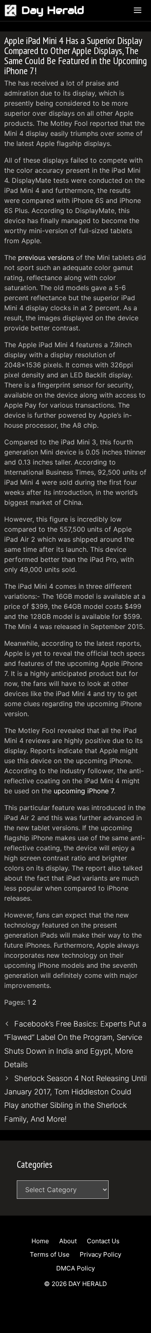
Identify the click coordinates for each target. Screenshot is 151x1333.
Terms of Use (50, 1254)
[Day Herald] (12, 10)
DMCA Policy (75, 1268)
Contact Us (103, 1241)
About (68, 1241)
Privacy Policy (100, 1254)
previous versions (46, 257)
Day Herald (52, 10)
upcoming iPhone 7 (84, 791)
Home (40, 1241)
